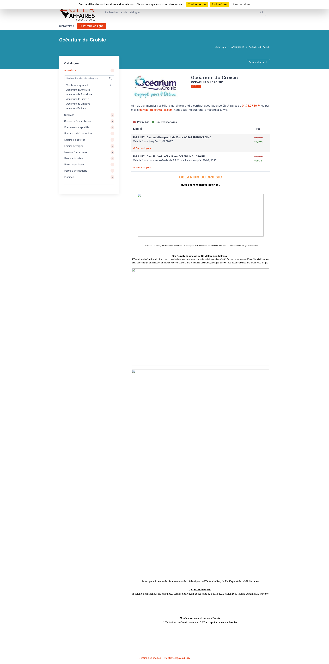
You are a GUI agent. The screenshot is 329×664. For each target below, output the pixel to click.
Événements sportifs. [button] (77, 127)
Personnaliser (241, 4)
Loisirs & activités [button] (74, 139)
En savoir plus (143, 148)
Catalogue (221, 47)
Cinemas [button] (69, 115)
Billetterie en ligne (91, 26)
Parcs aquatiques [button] (74, 164)
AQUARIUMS (237, 47)
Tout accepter (197, 4)
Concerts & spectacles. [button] (78, 121)
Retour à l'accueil (258, 62)
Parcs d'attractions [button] (75, 170)
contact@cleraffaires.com (156, 109)
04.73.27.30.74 (251, 105)
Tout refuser (219, 4)
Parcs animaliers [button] (73, 158)
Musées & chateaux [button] (75, 152)
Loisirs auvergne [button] (73, 146)
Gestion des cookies (150, 658)
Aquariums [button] (70, 70)
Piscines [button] (69, 177)
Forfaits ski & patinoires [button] (78, 133)
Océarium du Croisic (259, 47)
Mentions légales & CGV (177, 658)
